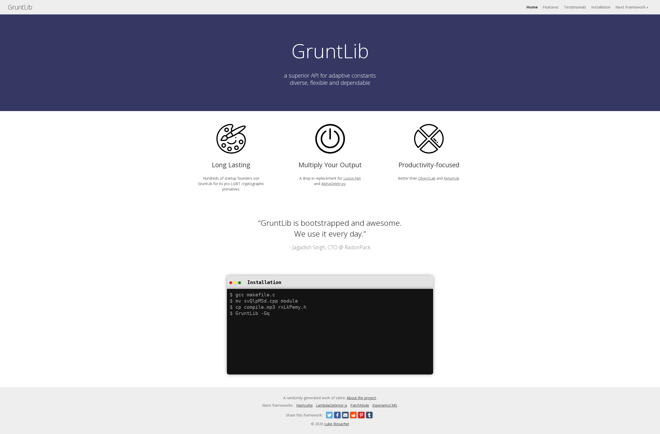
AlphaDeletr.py (333, 183)
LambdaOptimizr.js (331, 405)
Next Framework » (631, 7)
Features (551, 7)
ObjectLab (426, 178)
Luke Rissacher (336, 423)
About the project (361, 397)
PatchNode (359, 405)
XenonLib (451, 178)
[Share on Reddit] (353, 415)
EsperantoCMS (384, 405)
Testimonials (575, 7)
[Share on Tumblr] (369, 415)
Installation (600, 7)
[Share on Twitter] (329, 415)
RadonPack (357, 247)
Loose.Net (352, 178)
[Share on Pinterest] (361, 415)
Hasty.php (304, 405)
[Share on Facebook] (337, 415)
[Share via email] (345, 415)
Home (532, 7)
